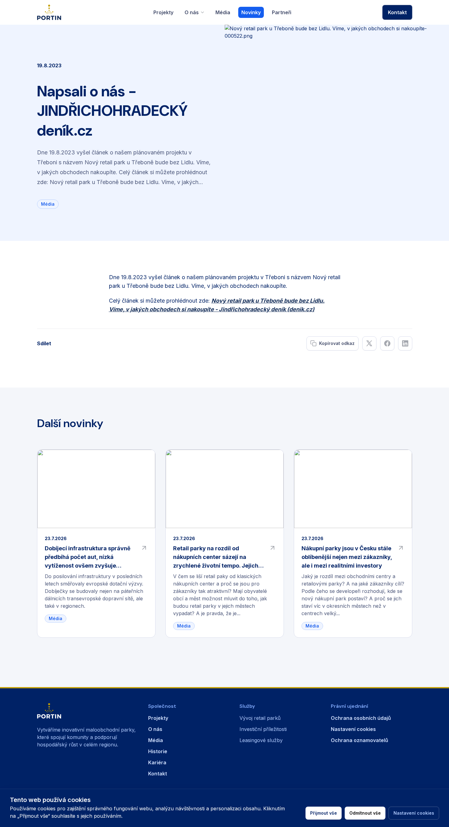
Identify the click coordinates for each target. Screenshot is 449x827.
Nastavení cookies (413, 813)
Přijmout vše (323, 813)
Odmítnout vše (365, 813)
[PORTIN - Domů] (86, 711)
